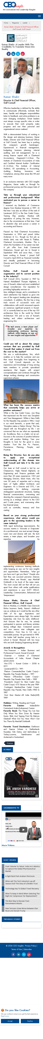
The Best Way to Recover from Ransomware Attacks (17, 902)
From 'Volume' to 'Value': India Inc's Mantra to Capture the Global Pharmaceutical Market (22, 868)
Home (6, 23)
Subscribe (28, 949)
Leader (25, 23)
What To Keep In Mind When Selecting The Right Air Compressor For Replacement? (22, 894)
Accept (10, 1021)
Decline (30, 1021)
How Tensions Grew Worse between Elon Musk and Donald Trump (21, 909)
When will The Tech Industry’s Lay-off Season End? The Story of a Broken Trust (21, 882)
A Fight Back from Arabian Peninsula (20, 876)
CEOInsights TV (11, 808)
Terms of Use (16, 949)
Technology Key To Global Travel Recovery (22, 888)
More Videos (8, 845)
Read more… (5, 1016)
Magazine (15, 23)
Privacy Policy (30, 945)
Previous (10, 743)
